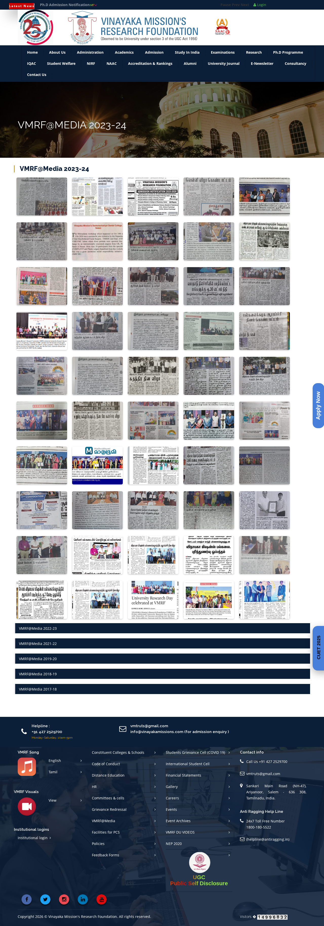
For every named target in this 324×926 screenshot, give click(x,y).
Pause (225, 4)
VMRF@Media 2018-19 (38, 674)
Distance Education (108, 775)
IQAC (31, 63)
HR (94, 786)
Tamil (53, 772)
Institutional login (33, 837)
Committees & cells (108, 798)
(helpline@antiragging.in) (267, 839)
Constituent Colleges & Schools (118, 752)
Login (261, 4)
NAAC (112, 63)
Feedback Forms (105, 855)
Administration (90, 52)
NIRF (91, 63)
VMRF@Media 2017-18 (38, 689)
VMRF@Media (103, 820)
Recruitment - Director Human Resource (75, 4)
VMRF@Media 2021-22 (38, 643)
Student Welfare (61, 63)
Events (171, 809)
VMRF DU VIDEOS (180, 832)
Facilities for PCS (106, 832)
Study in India (187, 52)
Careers (172, 798)
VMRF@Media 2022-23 (38, 628)
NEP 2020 (174, 843)
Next (245, 4)
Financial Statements (183, 775)
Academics (124, 52)
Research (254, 52)
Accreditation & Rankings (150, 63)
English (55, 760)
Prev (236, 4)
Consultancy (295, 63)
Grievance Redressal (109, 809)
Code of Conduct (106, 763)
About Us (57, 52)
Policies (98, 843)
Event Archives (178, 820)
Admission (154, 52)
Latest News (22, 6)
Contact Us (36, 74)
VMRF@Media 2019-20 (38, 658)
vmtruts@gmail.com (263, 773)
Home (32, 52)
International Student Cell (188, 763)
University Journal (223, 63)
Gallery (172, 786)
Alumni (190, 63)
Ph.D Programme (288, 52)
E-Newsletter (262, 63)
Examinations (223, 52)
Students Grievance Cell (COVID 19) (195, 752)
